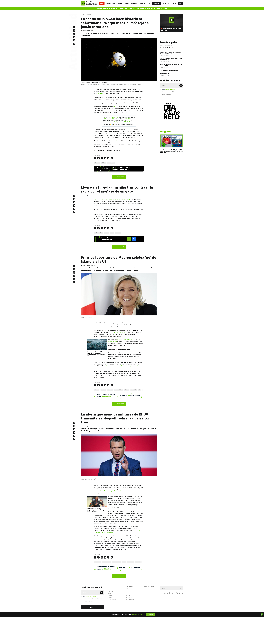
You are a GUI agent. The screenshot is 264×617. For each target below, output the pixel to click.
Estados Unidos (116, 562)
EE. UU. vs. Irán (106, 562)
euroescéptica (112, 342)
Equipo (127, 593)
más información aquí (137, 614)
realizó (115, 141)
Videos (109, 593)
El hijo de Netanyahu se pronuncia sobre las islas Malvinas (171, 65)
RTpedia (110, 597)
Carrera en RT (129, 597)
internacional (111, 162)
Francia (103, 389)
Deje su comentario (119, 177)
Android (145, 589)
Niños (106, 233)
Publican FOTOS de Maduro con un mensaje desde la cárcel (169, 46)
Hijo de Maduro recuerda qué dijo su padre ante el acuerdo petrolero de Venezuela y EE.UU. (170, 72)
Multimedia (134, 3)
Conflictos (97, 562)
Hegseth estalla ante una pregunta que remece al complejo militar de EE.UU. (96, 510)
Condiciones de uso (130, 599)
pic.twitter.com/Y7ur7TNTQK (124, 121)
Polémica (138, 562)
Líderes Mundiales (112, 599)
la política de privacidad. (170, 89)
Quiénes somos (129, 589)
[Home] (83, 3)
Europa (96, 389)
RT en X (92, 607)
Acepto (168, 89)
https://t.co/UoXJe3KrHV (111, 121)
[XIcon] (168, 3)
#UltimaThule (115, 117)
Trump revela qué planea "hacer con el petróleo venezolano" (170, 52)
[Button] (149, 3)
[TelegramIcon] (171, 3)
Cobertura (128, 595)
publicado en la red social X (125, 340)
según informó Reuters (119, 332)
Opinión (127, 3)
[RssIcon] (182, 593)
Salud (112, 233)
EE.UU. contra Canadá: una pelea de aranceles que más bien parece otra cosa (171, 151)
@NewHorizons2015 (109, 118)
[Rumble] (166, 3)
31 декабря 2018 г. (129, 124)
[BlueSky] (173, 3)
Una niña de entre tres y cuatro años (105, 200)
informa (100, 93)
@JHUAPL (127, 118)
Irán (124, 562)
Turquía (118, 233)
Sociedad (134, 389)
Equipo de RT (143, 3)
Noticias (108, 3)
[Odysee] (170, 593)
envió (115, 106)
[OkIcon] (176, 3)
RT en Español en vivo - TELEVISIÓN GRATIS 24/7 (171, 29)
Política (126, 389)
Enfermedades (98, 233)
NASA (103, 162)
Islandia (110, 389)
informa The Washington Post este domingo (112, 491)
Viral (113, 3)
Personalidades (118, 389)
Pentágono (130, 562)
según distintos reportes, (123, 200)
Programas (119, 3)
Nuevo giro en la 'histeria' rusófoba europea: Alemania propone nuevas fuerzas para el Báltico (96, 354)
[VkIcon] (163, 3)
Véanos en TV (156, 3)
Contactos (128, 591)
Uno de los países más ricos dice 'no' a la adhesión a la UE (171, 58)
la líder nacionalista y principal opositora (116, 366)
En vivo (101, 3)
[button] (172, 20)
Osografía (165, 131)
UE (139, 389)
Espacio (97, 162)
